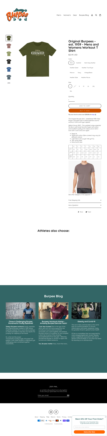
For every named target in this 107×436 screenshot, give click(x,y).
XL (88, 86)
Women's (67, 15)
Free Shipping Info (74, 200)
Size (69, 82)
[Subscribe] (68, 395)
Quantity (71, 96)
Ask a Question (73, 205)
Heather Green (74, 67)
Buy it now (85, 111)
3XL (71, 91)
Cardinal (78, 63)
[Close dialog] (105, 417)
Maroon (72, 72)
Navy (79, 72)
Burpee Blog (84, 15)
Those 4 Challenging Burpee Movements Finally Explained (20, 322)
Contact (70, 417)
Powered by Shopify (58, 423)
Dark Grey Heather (89, 63)
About (36, 417)
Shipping (42, 417)
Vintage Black (88, 72)
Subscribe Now (89, 432)
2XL (94, 86)
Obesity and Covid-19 (86, 321)
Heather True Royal (87, 67)
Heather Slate (74, 77)
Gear (75, 15)
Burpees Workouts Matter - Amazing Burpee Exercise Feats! (53, 322)
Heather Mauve (85, 77)
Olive (71, 63)
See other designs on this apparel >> (80, 195)
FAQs (47, 417)
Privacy (64, 417)
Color (70, 59)
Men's (59, 15)
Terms (58, 417)
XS (75, 86)
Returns (53, 417)
